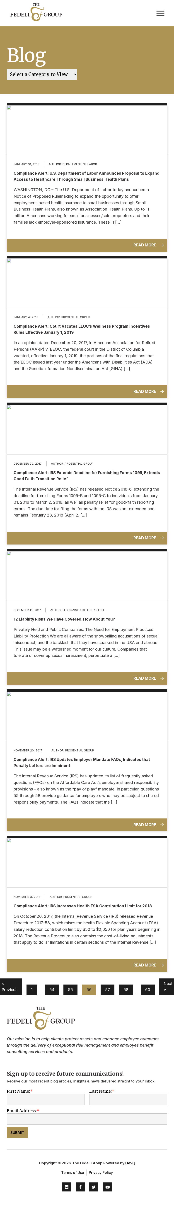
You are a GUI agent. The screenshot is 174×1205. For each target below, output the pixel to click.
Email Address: (22, 1110)
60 (147, 989)
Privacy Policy (101, 1172)
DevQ (130, 1163)
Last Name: (100, 1091)
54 (51, 989)
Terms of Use (72, 1172)
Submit (17, 1132)
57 (107, 989)
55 (70, 989)
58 (125, 989)
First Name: (18, 1091)
